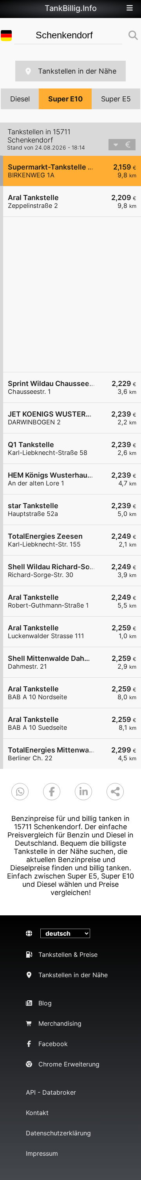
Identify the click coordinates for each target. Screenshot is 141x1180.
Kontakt (37, 1113)
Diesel (20, 99)
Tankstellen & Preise (68, 954)
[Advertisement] (70, 294)
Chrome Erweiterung (68, 1064)
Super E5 (116, 99)
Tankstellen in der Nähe (77, 71)
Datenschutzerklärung (58, 1133)
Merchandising (59, 1023)
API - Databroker (51, 1092)
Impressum (42, 1153)
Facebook (53, 1044)
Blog (45, 1003)
